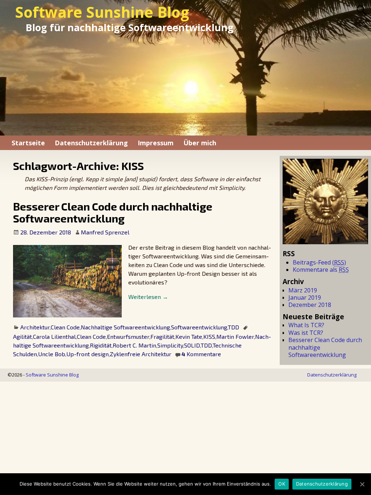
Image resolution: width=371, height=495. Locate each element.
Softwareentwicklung (199, 327)
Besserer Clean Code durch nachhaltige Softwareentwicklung (112, 212)
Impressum (156, 142)
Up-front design (87, 353)
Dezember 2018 (309, 305)
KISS (209, 336)
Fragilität (162, 336)
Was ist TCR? (305, 333)
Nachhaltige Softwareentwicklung (125, 327)
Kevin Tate (188, 336)
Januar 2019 (304, 297)
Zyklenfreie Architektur (140, 353)
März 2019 (302, 290)
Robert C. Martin (134, 345)
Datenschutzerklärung (91, 142)
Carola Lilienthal (54, 336)
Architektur (35, 327)
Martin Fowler (235, 336)
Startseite (28, 142)
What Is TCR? (306, 325)
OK (281, 484)
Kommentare (201, 353)
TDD (233, 327)
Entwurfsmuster (128, 336)
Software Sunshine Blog (102, 12)
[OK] (362, 484)
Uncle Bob (51, 353)
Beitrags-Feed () (319, 262)
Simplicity (170, 345)
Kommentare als (321, 270)
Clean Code (65, 327)
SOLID (192, 345)
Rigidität (101, 345)
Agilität (22, 336)
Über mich (199, 142)
